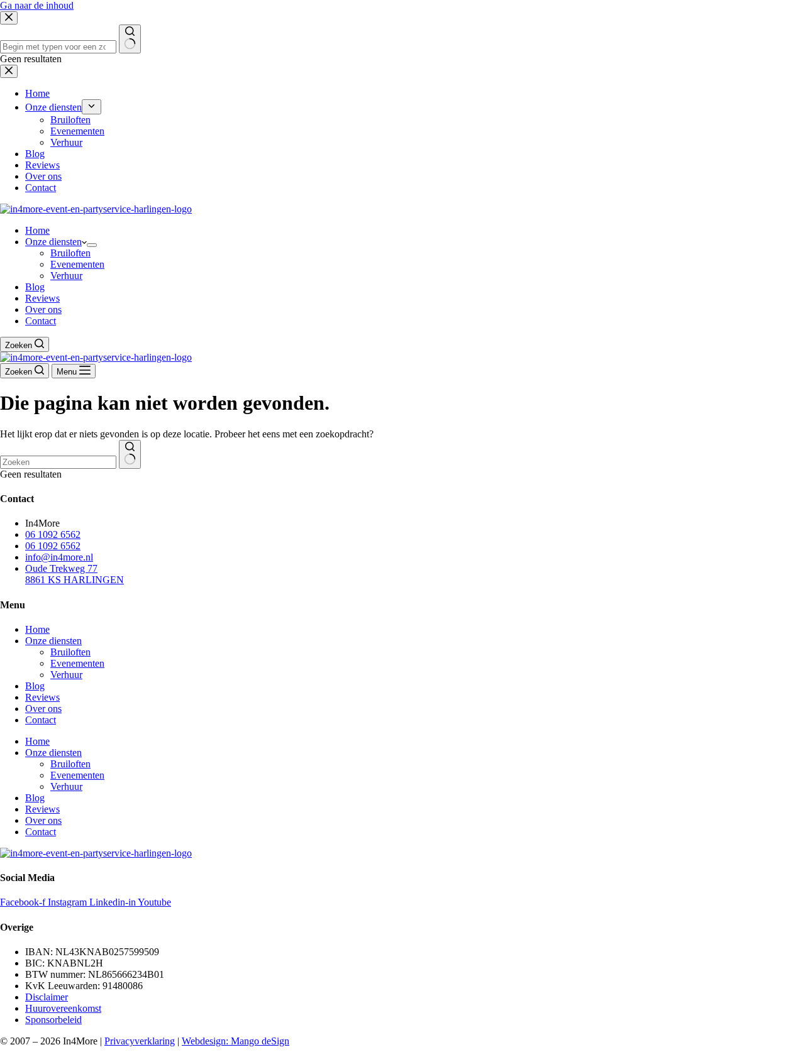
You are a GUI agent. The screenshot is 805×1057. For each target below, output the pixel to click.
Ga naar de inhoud (37, 5)
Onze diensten (53, 241)
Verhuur (66, 275)
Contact (40, 320)
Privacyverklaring (139, 1041)
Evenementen (77, 264)
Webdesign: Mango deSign (235, 1041)
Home (37, 230)
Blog (35, 287)
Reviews (42, 298)
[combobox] (58, 462)
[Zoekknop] (130, 454)
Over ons (43, 309)
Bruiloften (70, 253)
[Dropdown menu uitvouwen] (92, 245)
